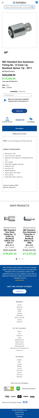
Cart (19, 333)
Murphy (19, 366)
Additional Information (20, 134)
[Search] (32, 7)
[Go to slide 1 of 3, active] (16, 259)
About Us (19, 335)
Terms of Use (19, 414)
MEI (19, 362)
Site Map (19, 416)
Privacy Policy (19, 412)
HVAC (19, 311)
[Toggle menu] (2, 2)
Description (19, 128)
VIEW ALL (19, 377)
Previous (2, 232)
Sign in (20, 331)
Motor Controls (19, 317)
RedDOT (19, 360)
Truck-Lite (19, 374)
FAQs (19, 338)
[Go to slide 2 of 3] (19, 259)
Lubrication (19, 315)
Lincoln (19, 368)
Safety (20, 320)
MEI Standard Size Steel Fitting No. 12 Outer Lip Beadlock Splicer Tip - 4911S (10, 236)
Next (37, 232)
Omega (19, 364)
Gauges (19, 309)
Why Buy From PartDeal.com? (19, 348)
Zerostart (20, 370)
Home (19, 305)
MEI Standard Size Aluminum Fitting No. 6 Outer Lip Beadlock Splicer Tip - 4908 (29, 236)
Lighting (19, 313)
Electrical (19, 307)
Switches (19, 322)
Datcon (19, 372)
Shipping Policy (19, 340)
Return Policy (19, 342)
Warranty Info (19, 344)
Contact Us (19, 291)
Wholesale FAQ (19, 346)
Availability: (17, 91)
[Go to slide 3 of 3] (22, 259)
